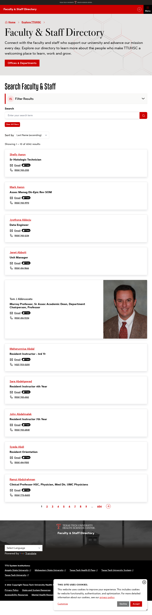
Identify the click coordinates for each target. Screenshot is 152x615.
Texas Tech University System (116, 570)
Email (17, 165)
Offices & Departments (22, 63)
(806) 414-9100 (21, 462)
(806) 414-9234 (21, 318)
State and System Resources (36, 590)
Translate (30, 553)
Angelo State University (17, 570)
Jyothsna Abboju (20, 220)
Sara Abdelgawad (21, 381)
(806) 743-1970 (21, 202)
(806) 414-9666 (21, 268)
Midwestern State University (49, 570)
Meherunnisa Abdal (22, 348)
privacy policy (107, 597)
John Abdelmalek (21, 414)
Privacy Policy (12, 590)
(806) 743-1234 (21, 235)
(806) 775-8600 (22, 495)
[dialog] (100, 594)
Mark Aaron (17, 187)
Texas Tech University (15, 575)
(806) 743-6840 (22, 429)
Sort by (9, 135)
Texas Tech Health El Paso (82, 570)
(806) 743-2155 (21, 170)
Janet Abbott (18, 252)
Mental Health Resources (44, 595)
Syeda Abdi (17, 447)
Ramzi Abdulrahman (22, 479)
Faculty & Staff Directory (20, 9)
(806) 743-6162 (21, 397)
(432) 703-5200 (22, 364)
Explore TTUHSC (31, 22)
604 (99, 506)
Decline (123, 604)
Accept (136, 604)
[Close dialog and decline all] (144, 582)
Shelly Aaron (18, 154)
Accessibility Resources (16, 595)
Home (11, 22)
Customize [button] (63, 604)
